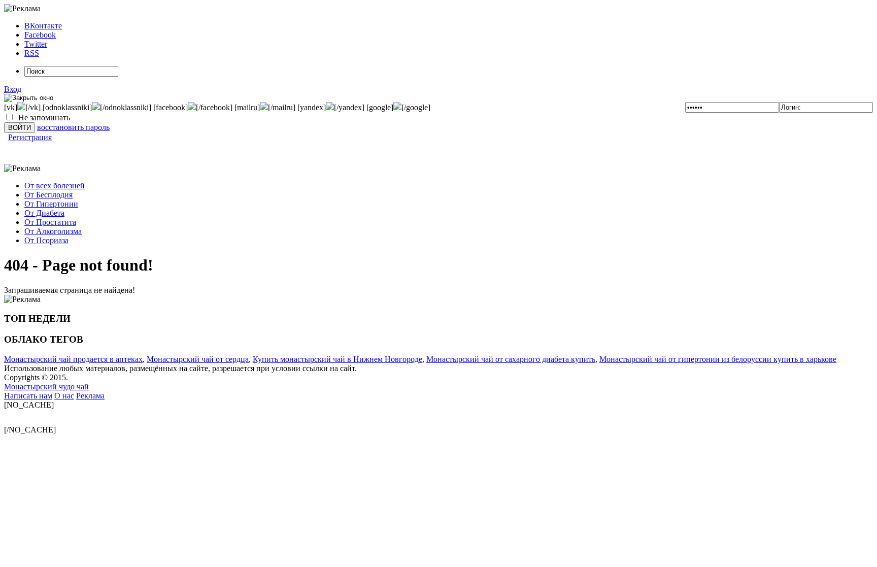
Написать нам (28, 395)
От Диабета (44, 213)
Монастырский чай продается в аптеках (73, 359)
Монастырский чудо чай (46, 386)
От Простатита (50, 222)
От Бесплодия (48, 194)
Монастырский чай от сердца (198, 359)
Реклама (90, 395)
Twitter (35, 44)
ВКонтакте (43, 25)
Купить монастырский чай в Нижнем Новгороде (337, 359)
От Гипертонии (51, 203)
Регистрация (30, 137)
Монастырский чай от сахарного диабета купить (510, 359)
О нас (64, 395)
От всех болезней (54, 185)
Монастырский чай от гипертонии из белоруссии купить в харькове (717, 359)
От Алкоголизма (53, 231)
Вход (12, 89)
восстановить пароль (73, 127)
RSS (31, 53)
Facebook (40, 34)
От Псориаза (46, 240)
